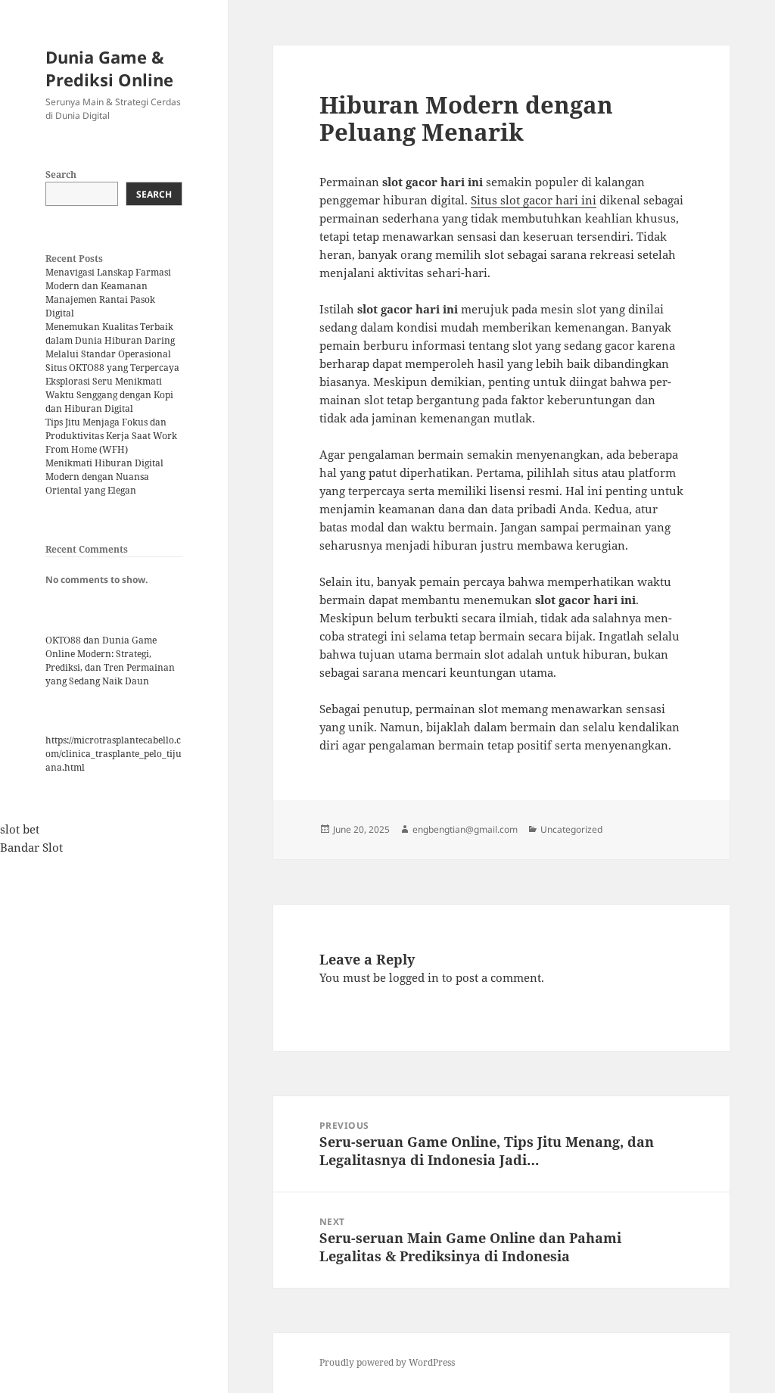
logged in (414, 977)
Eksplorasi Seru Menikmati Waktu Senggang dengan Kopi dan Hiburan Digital (109, 395)
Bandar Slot (31, 847)
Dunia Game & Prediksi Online (109, 68)
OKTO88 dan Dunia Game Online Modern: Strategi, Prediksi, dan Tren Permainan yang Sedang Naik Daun (110, 660)
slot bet (19, 829)
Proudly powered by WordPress (387, 1362)
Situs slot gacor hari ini (533, 199)
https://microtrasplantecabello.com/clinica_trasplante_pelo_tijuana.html (113, 754)
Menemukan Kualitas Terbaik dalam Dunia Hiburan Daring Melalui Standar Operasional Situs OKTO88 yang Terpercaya (112, 347)
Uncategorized (571, 829)
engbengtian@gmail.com (465, 829)
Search (60, 174)
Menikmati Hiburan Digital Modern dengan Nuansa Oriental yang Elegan (104, 477)
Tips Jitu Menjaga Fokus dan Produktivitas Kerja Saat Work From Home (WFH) (111, 436)
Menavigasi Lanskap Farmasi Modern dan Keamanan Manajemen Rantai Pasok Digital (108, 292)
